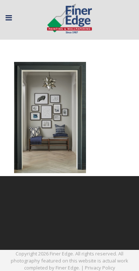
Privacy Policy (100, 267)
